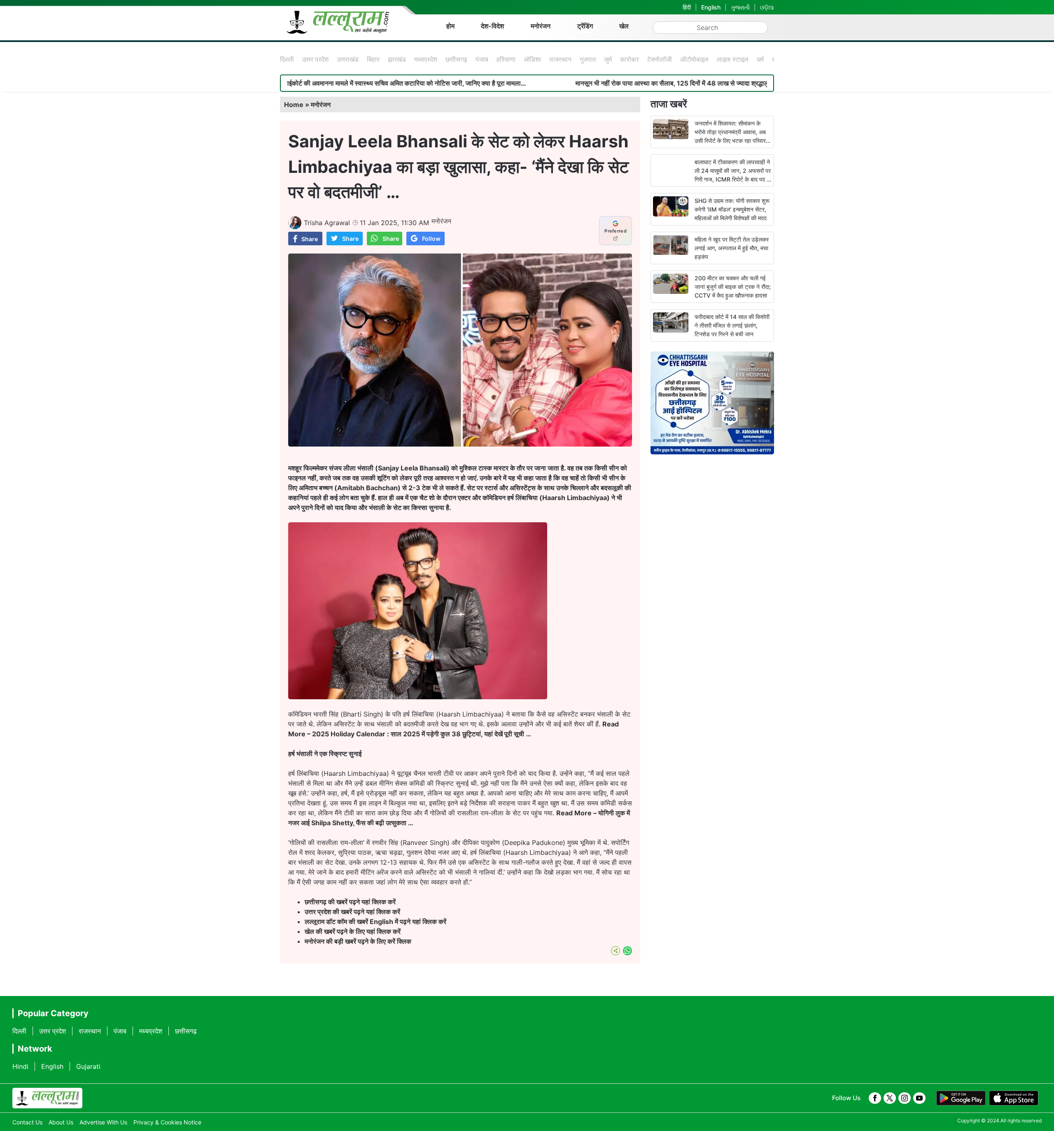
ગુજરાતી (740, 7)
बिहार (373, 59)
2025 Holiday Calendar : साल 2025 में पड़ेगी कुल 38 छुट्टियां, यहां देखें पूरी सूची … (421, 734)
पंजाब (482, 59)
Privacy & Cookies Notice (167, 1122)
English (711, 7)
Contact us (27, 1122)
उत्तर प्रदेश (315, 59)
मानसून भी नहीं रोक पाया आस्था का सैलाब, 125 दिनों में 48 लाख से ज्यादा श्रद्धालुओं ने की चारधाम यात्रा (627, 83)
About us (61, 1122)
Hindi (20, 1066)
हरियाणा (506, 59)
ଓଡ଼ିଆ (767, 7)
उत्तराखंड (348, 59)
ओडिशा (532, 59)
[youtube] (919, 1098)
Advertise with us (103, 1122)
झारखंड (397, 59)
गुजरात (588, 59)
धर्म (760, 59)
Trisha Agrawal (327, 223)
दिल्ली (287, 59)
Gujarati (88, 1066)
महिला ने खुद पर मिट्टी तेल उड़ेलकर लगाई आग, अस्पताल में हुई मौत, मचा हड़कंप (732, 248)
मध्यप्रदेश (425, 59)
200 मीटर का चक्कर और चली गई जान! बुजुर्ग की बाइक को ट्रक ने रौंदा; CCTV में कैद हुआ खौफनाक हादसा (733, 287)
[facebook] (875, 1098)
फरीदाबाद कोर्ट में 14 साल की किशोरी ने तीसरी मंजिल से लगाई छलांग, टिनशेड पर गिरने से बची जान (732, 325)
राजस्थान (560, 59)
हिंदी (687, 7)
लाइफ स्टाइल (733, 59)
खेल (624, 26)
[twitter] (889, 1098)
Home (293, 104)
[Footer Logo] (47, 1098)
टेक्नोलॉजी (659, 59)
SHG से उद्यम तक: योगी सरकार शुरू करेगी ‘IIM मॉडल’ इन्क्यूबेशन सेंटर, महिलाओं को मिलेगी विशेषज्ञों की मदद (732, 209)
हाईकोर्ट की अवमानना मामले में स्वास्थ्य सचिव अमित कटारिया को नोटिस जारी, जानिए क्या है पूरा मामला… (333, 83)
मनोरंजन (540, 26)
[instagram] (904, 1098)
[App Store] (1013, 1098)
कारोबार (629, 59)
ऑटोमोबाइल (694, 59)
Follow (431, 238)
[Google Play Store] (961, 1098)
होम (450, 26)
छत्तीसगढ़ (456, 59)
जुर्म (608, 59)
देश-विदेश (492, 26)
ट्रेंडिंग (585, 26)
